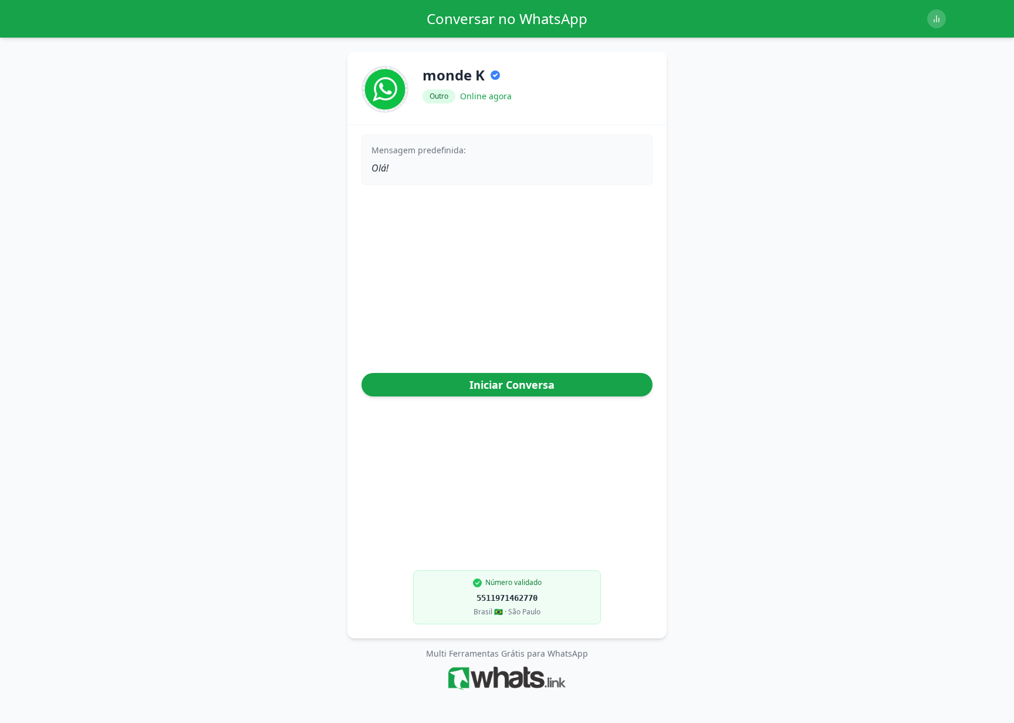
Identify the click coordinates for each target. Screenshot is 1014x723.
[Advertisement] (507, 281)
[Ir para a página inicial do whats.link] (506, 678)
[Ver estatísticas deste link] (936, 18)
